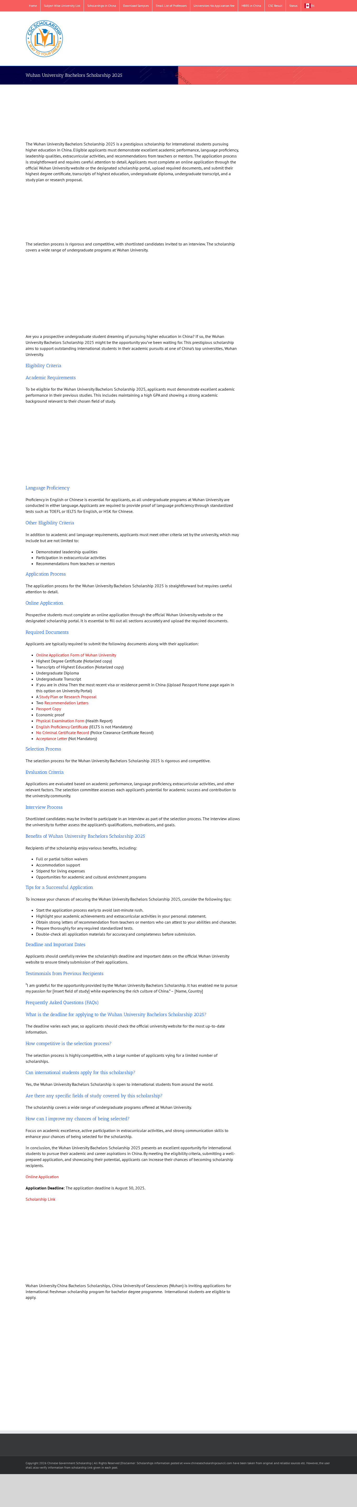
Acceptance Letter (51, 738)
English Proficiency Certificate (62, 726)
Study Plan (48, 696)
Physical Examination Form (60, 720)
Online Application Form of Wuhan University (76, 655)
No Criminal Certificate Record (62, 732)
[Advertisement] (127, 113)
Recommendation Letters (66, 702)
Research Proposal (80, 696)
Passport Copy (48, 708)
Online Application (42, 1176)
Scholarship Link (40, 1199)
